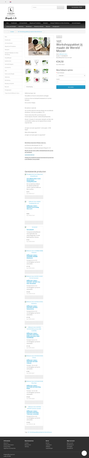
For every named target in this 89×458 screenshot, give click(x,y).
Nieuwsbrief (70, 448)
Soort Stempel (60, 72)
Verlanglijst (69, 446)
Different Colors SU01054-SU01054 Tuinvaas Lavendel (33, 412)
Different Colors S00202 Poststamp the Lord (33, 207)
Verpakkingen (8, 58)
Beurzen (48, 26)
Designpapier (56, 26)
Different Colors (63, 54)
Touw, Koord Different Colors (12, 93)
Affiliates (48, 446)
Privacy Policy (7, 446)
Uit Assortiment (23, 23)
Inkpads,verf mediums (35, 23)
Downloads (14, 23)
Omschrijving (29, 86)
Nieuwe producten (38, 26)
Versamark (30, 229)
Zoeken (12, 31)
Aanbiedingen (49, 448)
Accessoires (8, 67)
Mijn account (70, 443)
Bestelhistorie (70, 445)
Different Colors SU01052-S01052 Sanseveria (32, 307)
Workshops (29, 26)
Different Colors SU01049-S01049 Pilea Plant (34, 387)
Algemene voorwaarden (10, 448)
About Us (6, 443)
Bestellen (71, 87)
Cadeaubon (49, 445)
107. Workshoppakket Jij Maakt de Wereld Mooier (40, 432)
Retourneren (28, 445)
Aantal (57, 79)
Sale (6, 70)
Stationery (20, 26)
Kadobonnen (8, 61)
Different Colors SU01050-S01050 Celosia (32, 361)
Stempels (45, 23)
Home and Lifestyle (11, 26)
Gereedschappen (76, 23)
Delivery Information (9, 445)
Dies (7, 23)
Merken (47, 443)
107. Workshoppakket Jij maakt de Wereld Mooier (30, 31)
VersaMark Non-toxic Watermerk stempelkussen (34, 180)
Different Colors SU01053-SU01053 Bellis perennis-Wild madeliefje (33, 335)
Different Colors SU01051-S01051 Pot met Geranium (33, 282)
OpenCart (12, 454)
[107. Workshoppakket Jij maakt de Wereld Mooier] (39, 46)
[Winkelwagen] (81, 1)
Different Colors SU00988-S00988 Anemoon (32, 256)
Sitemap (27, 446)
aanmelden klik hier (30, 155)
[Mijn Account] (78, 1)
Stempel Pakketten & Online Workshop (59, 23)
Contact (27, 443)
